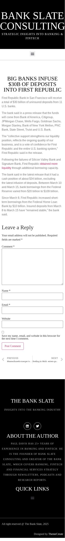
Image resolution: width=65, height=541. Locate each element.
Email (6, 304)
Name (6, 290)
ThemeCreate (55, 534)
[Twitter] (37, 426)
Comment (8, 246)
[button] (32, 54)
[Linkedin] (27, 426)
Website (6, 318)
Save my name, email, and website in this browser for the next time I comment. (31, 337)
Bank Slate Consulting (32, 21)
